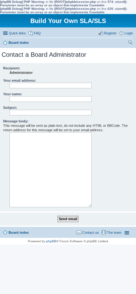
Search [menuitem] (130, 43)
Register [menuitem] (110, 33)
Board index (19, 232)
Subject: (10, 107)
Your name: (12, 94)
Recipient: (11, 68)
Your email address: (19, 80)
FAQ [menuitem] (37, 33)
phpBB (51, 241)
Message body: (15, 121)
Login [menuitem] (129, 33)
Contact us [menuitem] (90, 232)
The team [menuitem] (114, 232)
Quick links (17, 33)
